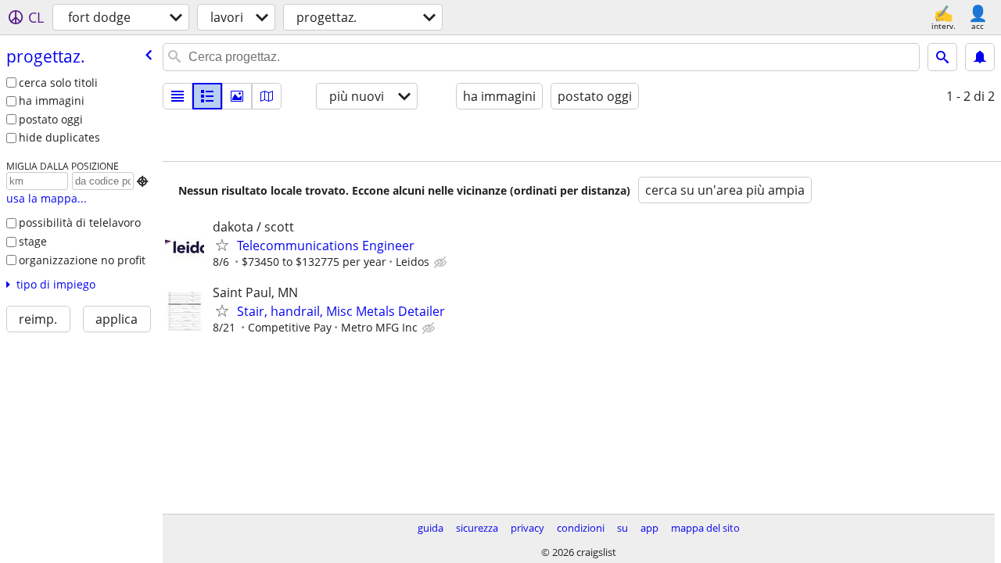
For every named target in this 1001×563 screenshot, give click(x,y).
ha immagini (51, 100)
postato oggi (51, 119)
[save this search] (980, 57)
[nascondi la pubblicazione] (441, 262)
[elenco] (177, 96)
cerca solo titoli (58, 82)
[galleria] (237, 96)
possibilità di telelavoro (80, 222)
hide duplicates (59, 137)
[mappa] (267, 96)
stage (33, 241)
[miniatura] (207, 96)
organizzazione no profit (82, 260)
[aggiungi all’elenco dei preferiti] (222, 244)
